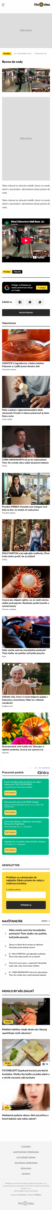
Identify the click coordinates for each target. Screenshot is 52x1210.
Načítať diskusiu (26, 313)
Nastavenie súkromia (26, 1152)
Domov (26, 1174)
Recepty (8, 1063)
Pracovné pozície (13, 772)
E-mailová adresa (13, 890)
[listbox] (41, 921)
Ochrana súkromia (26, 1163)
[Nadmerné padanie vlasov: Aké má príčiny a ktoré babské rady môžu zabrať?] (26, 1097)
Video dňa (17, 272)
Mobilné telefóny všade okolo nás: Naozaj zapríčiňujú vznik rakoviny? (24, 1031)
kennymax (22, 1195)
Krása (7, 1108)
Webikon (38, 1195)
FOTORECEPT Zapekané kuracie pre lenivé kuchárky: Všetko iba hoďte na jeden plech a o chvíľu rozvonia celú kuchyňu (26, 1074)
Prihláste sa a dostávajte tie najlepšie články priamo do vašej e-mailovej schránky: (25, 880)
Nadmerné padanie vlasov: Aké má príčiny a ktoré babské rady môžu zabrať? (25, 1117)
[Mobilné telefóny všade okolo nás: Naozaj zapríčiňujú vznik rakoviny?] (26, 1011)
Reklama (26, 1169)
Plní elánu (7, 53)
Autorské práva (26, 1158)
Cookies (26, 1147)
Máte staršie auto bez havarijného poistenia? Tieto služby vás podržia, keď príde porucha (28, 933)
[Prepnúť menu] (3, 5)
